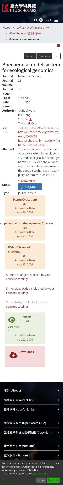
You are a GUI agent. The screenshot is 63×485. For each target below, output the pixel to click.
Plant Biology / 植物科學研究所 (25, 33)
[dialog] (31, 472)
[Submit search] (36, 20)
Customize (7, 480)
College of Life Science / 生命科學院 (32, 27)
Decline (41, 480)
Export (30, 56)
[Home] (19, 6)
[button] (26, 180)
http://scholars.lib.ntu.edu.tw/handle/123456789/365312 (39, 142)
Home (6, 27)
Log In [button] (49, 20)
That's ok (53, 480)
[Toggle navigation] (56, 20)
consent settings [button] (17, 279)
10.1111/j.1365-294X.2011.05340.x (38, 128)
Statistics (44, 56)
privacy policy (41, 473)
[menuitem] (41, 20)
